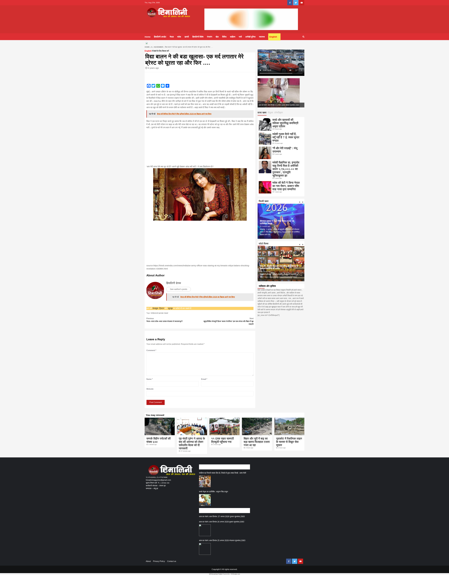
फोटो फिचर (263, 243)
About (148, 561)
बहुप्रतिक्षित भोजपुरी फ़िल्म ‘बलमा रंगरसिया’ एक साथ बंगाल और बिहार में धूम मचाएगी (228, 321)
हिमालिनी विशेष (197, 37)
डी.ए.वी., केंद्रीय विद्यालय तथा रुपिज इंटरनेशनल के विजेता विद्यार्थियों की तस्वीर (279, 267)
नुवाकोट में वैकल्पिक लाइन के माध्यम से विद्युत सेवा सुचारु (289, 442)
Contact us (171, 561)
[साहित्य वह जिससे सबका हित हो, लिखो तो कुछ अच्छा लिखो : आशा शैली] (205, 481)
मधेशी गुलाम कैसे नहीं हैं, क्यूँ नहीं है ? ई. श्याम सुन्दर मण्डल (285, 137)
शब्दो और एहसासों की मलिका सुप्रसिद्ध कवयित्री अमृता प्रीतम (285, 123)
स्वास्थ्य (262, 37)
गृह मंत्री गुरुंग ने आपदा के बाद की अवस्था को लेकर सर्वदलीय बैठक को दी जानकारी (192, 443)
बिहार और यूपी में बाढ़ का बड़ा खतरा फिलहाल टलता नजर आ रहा (257, 442)
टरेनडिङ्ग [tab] (278, 112)
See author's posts (178, 289)
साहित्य (232, 37)
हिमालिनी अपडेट (160, 37)
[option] (281, 92)
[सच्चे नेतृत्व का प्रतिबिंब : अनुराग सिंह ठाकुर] (205, 500)
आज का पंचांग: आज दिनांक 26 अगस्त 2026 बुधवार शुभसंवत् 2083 (221, 522)
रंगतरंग (209, 37)
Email (204, 379)
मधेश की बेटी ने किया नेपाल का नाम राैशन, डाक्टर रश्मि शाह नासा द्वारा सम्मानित (286, 186)
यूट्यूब (170, 308)
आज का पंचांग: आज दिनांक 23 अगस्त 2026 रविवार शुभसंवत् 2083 (279, 105)
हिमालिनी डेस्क (173, 283)
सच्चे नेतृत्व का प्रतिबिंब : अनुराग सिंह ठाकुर (213, 492)
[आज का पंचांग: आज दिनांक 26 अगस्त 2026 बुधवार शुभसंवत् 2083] (205, 530)
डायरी (187, 37)
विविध (224, 37)
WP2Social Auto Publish (215, 574)
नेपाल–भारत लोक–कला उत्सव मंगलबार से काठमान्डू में (164, 319)
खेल (217, 37)
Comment (151, 350)
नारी (240, 37)
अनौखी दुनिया (250, 37)
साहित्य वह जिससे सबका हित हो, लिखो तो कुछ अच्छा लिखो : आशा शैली (222, 473)
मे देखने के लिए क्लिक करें (157, 51)
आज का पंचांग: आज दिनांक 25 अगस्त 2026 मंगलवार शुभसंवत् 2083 (222, 540)
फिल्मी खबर (264, 201)
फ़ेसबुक (155, 308)
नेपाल (172, 37)
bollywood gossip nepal (159, 313)
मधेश (179, 37)
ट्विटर (162, 308)
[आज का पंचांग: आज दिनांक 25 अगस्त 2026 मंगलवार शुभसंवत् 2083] (205, 549)
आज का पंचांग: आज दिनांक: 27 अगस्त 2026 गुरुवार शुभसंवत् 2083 (222, 516)
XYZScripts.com (235, 574)
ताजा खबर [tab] (262, 112)
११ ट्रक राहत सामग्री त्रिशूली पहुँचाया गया (222, 440)
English (273, 37)
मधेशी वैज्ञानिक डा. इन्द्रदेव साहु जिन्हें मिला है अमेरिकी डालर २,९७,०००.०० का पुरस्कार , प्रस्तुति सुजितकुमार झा (285, 169)
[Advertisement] (199, 145)
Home (147, 37)
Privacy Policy (159, 561)
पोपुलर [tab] (270, 112)
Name (149, 379)
